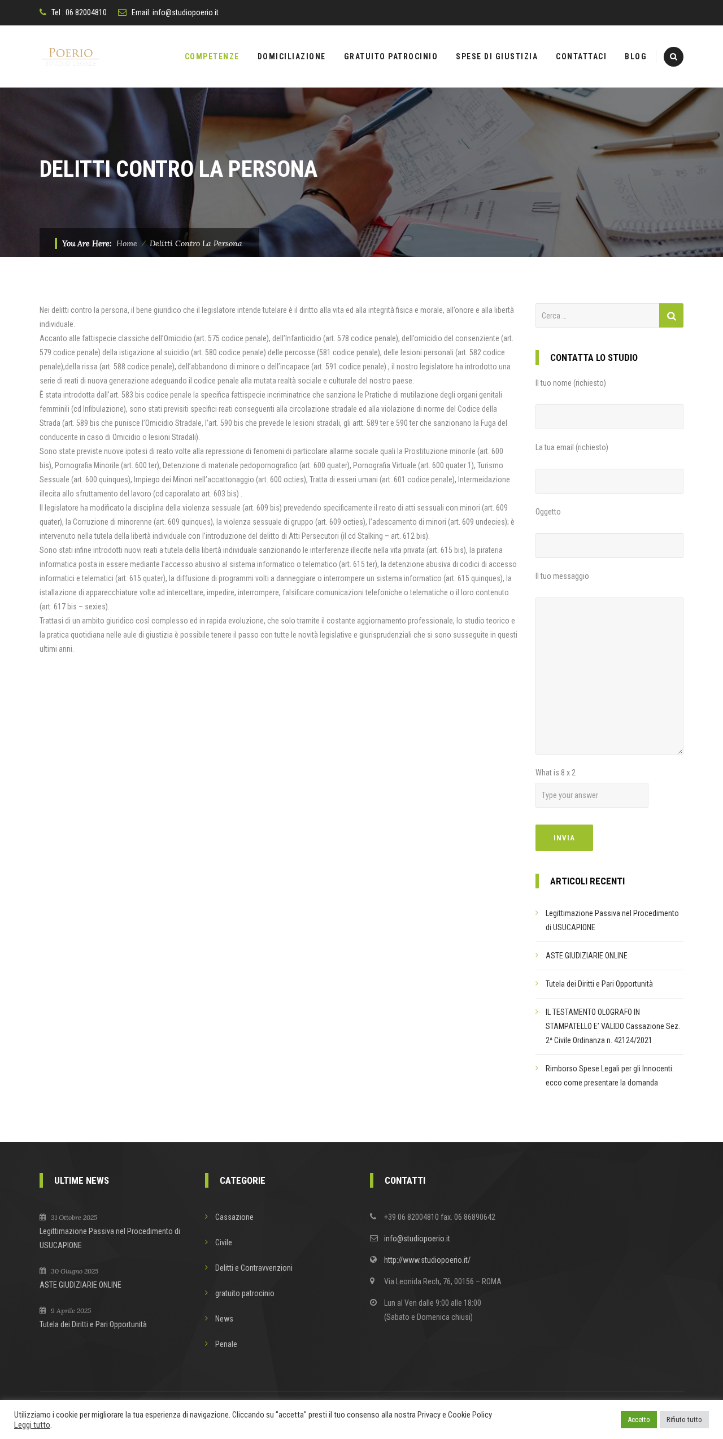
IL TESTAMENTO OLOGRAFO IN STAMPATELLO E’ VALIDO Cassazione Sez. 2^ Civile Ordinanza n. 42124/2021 (613, 1026)
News (224, 1318)
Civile (223, 1242)
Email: (142, 12)
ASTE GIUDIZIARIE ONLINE (587, 955)
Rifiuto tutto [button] (684, 1419)
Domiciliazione (292, 56)
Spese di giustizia (497, 56)
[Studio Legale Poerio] (71, 56)
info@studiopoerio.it (186, 12)
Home (126, 243)
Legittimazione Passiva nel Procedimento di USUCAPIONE (612, 920)
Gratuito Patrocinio (391, 56)
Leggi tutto (32, 1425)
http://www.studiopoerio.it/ (427, 1259)
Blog (636, 56)
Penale (226, 1344)
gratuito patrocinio (245, 1293)
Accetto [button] (639, 1419)
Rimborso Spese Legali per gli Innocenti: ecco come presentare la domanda (610, 1075)
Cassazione (234, 1217)
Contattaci (581, 56)
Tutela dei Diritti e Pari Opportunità (599, 983)
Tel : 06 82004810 (79, 12)
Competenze (212, 56)
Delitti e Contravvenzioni (254, 1267)
